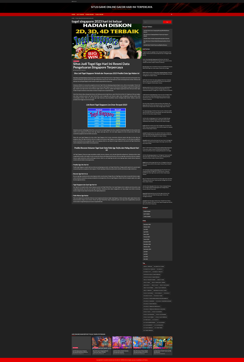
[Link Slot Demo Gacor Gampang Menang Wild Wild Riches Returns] (81, 342)
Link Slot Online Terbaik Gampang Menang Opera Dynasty (156, 38)
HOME (73, 14)
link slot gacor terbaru (148, 287)
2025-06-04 (142, 353)
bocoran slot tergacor (157, 271)
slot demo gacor (147, 319)
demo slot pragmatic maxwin (149, 279)
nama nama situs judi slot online (159, 290)
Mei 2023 (146, 259)
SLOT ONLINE (80, 14)
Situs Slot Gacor (146, 66)
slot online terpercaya (148, 330)
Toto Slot (152, 186)
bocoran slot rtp (147, 271)
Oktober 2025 (147, 226)
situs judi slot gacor (147, 295)
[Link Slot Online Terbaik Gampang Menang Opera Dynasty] (122, 342)
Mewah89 (145, 140)
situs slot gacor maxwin (161, 314)
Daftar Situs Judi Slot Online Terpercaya (163, 147)
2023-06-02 (84, 70)
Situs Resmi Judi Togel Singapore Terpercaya (83, 77)
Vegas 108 (145, 105)
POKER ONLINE (90, 14)
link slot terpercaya (147, 290)
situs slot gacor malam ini (148, 314)
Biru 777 (144, 178)
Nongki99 (145, 200)
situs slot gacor (146, 311)
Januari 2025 (146, 239)
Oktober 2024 (147, 246)
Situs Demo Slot (77, 70)
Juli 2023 (146, 254)
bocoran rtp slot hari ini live (149, 269)
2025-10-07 (102, 353)
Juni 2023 (146, 256)
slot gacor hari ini (161, 322)
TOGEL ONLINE (99, 14)
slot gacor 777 (155, 319)
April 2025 (146, 231)
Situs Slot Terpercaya (152, 59)
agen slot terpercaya (147, 266)
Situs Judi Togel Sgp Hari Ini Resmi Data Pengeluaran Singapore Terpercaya (101, 65)
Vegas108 (145, 193)
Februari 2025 (147, 236)
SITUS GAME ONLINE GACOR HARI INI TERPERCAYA (121, 7)
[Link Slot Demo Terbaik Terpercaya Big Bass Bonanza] (162, 342)
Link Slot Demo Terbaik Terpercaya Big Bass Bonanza (155, 45)
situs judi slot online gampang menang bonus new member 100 (155, 298)
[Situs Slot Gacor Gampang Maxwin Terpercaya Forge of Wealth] (101, 342)
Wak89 (144, 162)
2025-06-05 (122, 353)
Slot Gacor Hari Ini (112, 85)
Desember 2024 (147, 241)
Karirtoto (145, 87)
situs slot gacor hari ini (157, 311)
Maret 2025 (146, 234)
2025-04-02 (163, 353)
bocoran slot (160, 269)
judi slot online (146, 282)
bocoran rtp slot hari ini (159, 266)
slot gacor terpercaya (148, 327)
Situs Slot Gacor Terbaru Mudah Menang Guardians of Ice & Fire (157, 41)
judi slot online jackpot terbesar (158, 282)
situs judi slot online (158, 295)
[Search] (171, 14)
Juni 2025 (146, 229)
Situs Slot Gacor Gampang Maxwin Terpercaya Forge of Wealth (156, 35)
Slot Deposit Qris (154, 94)
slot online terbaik (158, 327)
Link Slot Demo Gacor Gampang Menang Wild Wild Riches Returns (156, 31)
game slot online (160, 279)
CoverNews (138, 360)
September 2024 (147, 249)
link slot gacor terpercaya (160, 287)
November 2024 (147, 244)
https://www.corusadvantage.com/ (154, 169)
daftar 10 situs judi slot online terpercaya (151, 274)
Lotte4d (144, 133)
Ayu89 (144, 125)
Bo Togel (86, 130)
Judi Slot (153, 52)
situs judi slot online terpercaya (150, 303)
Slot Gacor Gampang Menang (161, 72)
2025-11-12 (81, 353)
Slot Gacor (149, 110)
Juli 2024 (146, 251)
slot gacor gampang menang (149, 322)
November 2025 (147, 224)
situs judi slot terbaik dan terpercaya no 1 (151, 306)
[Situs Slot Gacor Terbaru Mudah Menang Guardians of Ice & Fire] (142, 342)
